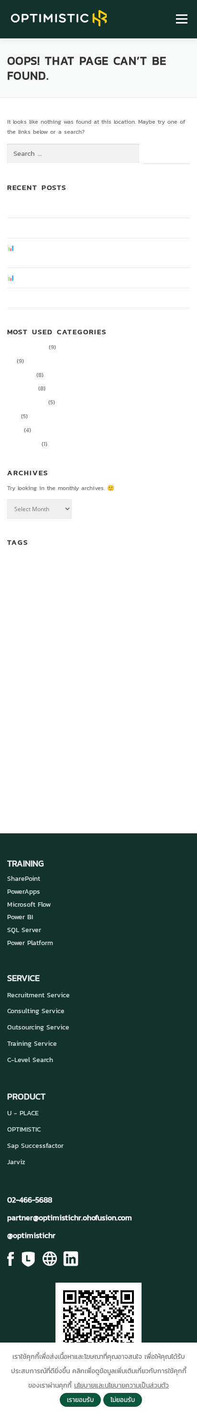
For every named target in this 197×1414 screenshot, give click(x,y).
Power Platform (30, 943)
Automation (20, 567)
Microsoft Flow (29, 905)
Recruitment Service (38, 995)
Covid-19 (93, 590)
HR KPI (66, 671)
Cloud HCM (19, 591)
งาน (94, 767)
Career (114, 564)
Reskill (88, 732)
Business (76, 566)
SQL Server (24, 930)
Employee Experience (107, 634)
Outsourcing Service (38, 1027)
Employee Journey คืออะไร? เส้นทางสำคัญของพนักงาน (75, 207)
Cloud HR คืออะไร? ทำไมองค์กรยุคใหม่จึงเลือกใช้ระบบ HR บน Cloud (90, 297)
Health (122, 650)
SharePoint (23, 879)
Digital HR (20, 375)
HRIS (50, 671)
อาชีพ (89, 786)
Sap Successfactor (35, 1146)
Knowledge (21, 388)
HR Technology (124, 667)
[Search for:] (73, 154)
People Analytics (104, 714)
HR (10, 361)
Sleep (121, 732)
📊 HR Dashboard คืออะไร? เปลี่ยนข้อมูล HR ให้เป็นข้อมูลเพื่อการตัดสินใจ (97, 277)
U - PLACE (23, 1113)
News (14, 430)
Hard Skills (94, 649)
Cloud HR (55, 589)
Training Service (32, 1044)
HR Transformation (63, 691)
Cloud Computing (157, 567)
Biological (48, 567)
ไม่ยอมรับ (122, 1399)
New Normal (39, 716)
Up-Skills (164, 746)
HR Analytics (153, 649)
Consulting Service (36, 1011)
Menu (180, 19)
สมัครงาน (27, 786)
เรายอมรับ (80, 1399)
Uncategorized (26, 402)
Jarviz (16, 1162)
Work (17, 767)
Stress (83, 746)
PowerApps (23, 892)
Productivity (23, 444)
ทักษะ (111, 767)
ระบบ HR (148, 766)
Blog (13, 416)
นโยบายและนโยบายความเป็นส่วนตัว (121, 1385)
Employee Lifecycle (51, 650)
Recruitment (63, 732)
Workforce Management (58, 768)
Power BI (20, 917)
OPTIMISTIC (24, 1129)
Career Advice (26, 347)
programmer (27, 730)
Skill (105, 730)
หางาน (63, 786)
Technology (121, 745)
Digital (117, 591)
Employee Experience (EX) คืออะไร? (54, 227)
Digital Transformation (73, 613)
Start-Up (56, 746)
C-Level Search (30, 1060)
